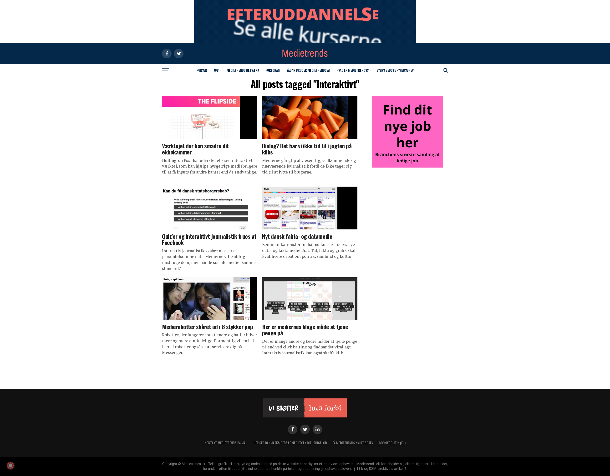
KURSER (202, 70)
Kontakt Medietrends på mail (226, 442)
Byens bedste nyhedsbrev (395, 70)
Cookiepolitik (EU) (392, 442)
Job (216, 70)
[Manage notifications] (10, 465)
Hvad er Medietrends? (352, 70)
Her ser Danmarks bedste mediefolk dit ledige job (290, 442)
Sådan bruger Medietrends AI (308, 70)
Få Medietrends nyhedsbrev (353, 442)
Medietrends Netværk (243, 70)
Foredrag (273, 70)
